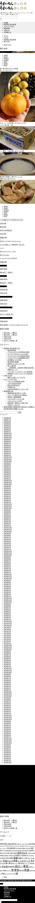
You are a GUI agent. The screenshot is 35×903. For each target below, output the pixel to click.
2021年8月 (7, 535)
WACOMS (3, 265)
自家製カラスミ (6, 870)
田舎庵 (5, 866)
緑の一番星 (22, 866)
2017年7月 (7, 631)
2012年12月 (8, 739)
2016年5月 (7, 658)
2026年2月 (7, 429)
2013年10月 (8, 719)
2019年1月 (7, 596)
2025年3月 (7, 451)
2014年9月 (7, 698)
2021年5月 (7, 541)
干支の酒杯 (9, 858)
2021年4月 (7, 543)
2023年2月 (7, 500)
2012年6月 (7, 750)
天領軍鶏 (6, 855)
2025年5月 (7, 447)
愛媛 (16, 858)
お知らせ (7, 30)
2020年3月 (7, 568)
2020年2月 (7, 570)
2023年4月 (7, 496)
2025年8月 (7, 441)
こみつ (23, 844)
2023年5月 (7, 494)
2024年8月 (7, 465)
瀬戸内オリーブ (23, 863)
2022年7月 (7, 514)
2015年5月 (7, 682)
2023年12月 (8, 480)
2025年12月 (8, 433)
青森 (26, 869)
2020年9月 (7, 557)
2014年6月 (7, 703)
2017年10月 (8, 625)
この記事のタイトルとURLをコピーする (11, 220)
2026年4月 (7, 426)
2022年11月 (8, 506)
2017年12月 (8, 621)
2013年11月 (8, 717)
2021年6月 (7, 539)
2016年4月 (7, 660)
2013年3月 (7, 733)
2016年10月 (8, 649)
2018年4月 (7, 613)
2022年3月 (7, 521)
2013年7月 (7, 725)
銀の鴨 (22, 870)
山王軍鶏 (2, 858)
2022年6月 (7, 516)
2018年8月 (7, 606)
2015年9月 (7, 674)
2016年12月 (8, 645)
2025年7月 (7, 443)
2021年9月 (7, 533)
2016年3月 (7, 662)
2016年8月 (7, 653)
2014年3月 (7, 709)
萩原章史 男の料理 (10, 24)
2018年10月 (8, 602)
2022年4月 (7, 520)
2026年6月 (7, 422)
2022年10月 (8, 508)
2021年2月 (7, 547)
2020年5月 (7, 565)
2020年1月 (7, 572)
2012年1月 (7, 760)
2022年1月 (7, 525)
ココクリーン (24, 846)
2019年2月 (7, 594)
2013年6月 (7, 727)
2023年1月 (7, 502)
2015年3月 (7, 686)
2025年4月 (7, 449)
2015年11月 (8, 670)
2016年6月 (7, 657)
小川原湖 (16, 855)
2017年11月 (8, 623)
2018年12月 (8, 598)
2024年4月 (7, 473)
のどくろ (2, 846)
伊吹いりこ (3, 123)
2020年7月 (7, 561)
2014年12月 (8, 692)
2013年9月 (7, 721)
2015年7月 (7, 678)
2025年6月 (7, 445)
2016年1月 (7, 666)
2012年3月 (7, 756)
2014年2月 (7, 711)
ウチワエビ (16, 846)
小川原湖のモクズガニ (27, 855)
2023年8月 (7, 488)
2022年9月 (7, 510)
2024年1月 (7, 478)
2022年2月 (7, 523)
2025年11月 (8, 435)
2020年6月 (7, 563)
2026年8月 (7, 418)
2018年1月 (7, 619)
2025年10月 (8, 437)
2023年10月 (8, 484)
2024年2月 (7, 476)
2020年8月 (7, 559)
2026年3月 (7, 428)
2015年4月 (7, 684)
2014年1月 (7, 713)
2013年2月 (7, 735)
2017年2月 (7, 641)
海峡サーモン (14, 863)
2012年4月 (7, 754)
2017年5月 (7, 635)
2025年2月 (7, 453)
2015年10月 (8, 672)
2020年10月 (8, 555)
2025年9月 (7, 439)
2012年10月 (8, 743)
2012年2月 (7, 758)
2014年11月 (8, 694)
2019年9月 (7, 580)
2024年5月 (7, 471)
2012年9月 (7, 745)
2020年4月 (7, 566)
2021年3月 (7, 545)
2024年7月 (7, 467)
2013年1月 (7, 737)
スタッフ (4, 848)
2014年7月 (7, 702)
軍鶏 (16, 870)
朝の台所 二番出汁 (10, 333)
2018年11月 (8, 600)
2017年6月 (7, 633)
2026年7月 (7, 420)
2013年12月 (8, 715)
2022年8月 (7, 512)
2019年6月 (7, 586)
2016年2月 (7, 664)
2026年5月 (7, 424)
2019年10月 (8, 578)
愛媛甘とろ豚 (22, 858)
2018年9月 (7, 604)
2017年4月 (7, 637)
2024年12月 (8, 457)
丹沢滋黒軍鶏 (11, 848)
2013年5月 (7, 729)
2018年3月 (7, 615)
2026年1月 (7, 431)
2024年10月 (8, 461)
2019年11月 (8, 576)
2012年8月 (7, 747)
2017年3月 (7, 639)
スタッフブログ (9, 26)
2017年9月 (7, 627)
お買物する (7, 32)
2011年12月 (8, 762)
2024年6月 (7, 469)
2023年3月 (7, 498)
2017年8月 (7, 629)
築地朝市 (11, 867)
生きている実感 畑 (10, 340)
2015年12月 (8, 668)
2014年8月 (7, 700)
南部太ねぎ (22, 853)
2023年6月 (7, 492)
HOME (6, 22)
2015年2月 (7, 688)
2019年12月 (8, 574)
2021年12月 (8, 527)
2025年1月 (7, 455)
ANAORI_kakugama (8, 844)
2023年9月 (7, 486)
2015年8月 (7, 676)
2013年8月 (7, 723)
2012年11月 (8, 741)
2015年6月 (7, 680)
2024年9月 (7, 463)
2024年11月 (8, 459)
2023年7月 (7, 490)
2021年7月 (7, 537)
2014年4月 (7, 707)
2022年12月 (8, 504)
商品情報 (7, 28)
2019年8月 (7, 582)
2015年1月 (7, 690)
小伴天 (10, 855)
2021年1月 (7, 549)
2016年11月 (8, 647)
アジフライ (9, 846)
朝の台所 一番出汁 (10, 335)
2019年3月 (7, 592)
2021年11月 (8, 529)
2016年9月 (7, 651)
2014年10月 (8, 696)
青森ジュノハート (7, 873)
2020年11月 (8, 553)
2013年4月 (7, 731)
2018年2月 (7, 617)
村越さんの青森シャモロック (16, 861)
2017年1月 (7, 643)
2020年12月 (8, 551)
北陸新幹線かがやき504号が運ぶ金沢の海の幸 (16, 850)
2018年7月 (7, 608)
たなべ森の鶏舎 (30, 844)
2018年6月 (7, 610)
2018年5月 (7, 612)
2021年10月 (8, 531)
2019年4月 (7, 590)
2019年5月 (7, 588)
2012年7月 (7, 749)
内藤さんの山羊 (26, 848)
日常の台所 (7, 336)
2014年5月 (7, 705)
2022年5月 (7, 518)
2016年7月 (7, 655)
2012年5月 (7, 752)
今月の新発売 (19, 848)
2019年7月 (7, 584)
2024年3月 (7, 474)
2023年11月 (8, 482)
